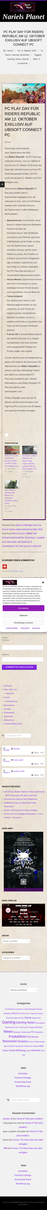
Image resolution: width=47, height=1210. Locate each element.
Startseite (8, 686)
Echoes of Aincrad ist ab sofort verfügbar (20, 810)
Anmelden (23, 1073)
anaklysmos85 (18, 771)
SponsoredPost (9, 1046)
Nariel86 (16, 749)
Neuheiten (25, 55)
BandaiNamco (19, 1009)
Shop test (31, 1041)
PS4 (28, 1036)
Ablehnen (24, 615)
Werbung (20, 1050)
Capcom (33, 1013)
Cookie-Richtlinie (12, 628)
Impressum (36, 628)
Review (34, 1037)
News (18, 59)
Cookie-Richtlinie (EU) (13, 724)
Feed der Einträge (22, 1078)
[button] (43, 582)
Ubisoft (25, 59)
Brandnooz (8, 1013)
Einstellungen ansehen (23, 623)
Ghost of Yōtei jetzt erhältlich (30, 1119)
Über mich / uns (10, 689)
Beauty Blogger (30, 1009)
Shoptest (22, 1041)
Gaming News (25, 1022)
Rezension (9, 1041)
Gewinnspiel (23, 1027)
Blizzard (39, 1009)
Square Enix (28, 1046)
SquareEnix (19, 1046)
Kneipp (31, 1027)
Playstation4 (39, 1032)
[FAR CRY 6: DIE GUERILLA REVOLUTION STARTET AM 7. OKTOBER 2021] (12, 450)
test (41, 1045)
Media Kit (10, 693)
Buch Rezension (24, 1013)
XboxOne (36, 1050)
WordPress (24, 1204)
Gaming (15, 55)
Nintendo (17, 1032)
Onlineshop (26, 1032)
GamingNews (40, 1023)
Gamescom (36, 1018)
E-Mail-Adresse (5, 640)
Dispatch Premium (30, 1202)
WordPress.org (23, 1086)
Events (7, 697)
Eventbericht (16, 1018)
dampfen (40, 1013)
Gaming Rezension (12, 1027)
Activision (11, 1009)
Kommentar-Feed (23, 1082)
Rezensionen (9, 705)
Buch (15, 1013)
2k (6, 1009)
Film (22, 1018)
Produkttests (9, 713)
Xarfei (28, 1051)
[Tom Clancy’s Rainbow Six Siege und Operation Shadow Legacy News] (12, 484)
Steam (36, 1046)
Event (8, 1018)
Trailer (5, 1050)
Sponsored (40, 1042)
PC (32, 1032)
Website (5, 655)
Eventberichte (11, 701)
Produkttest (17, 1036)
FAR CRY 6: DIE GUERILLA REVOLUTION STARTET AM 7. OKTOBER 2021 (11, 461)
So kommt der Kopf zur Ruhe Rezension (20, 799)
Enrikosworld (18, 760)
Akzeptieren (23, 608)
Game (8, 55)
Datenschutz (25, 628)
